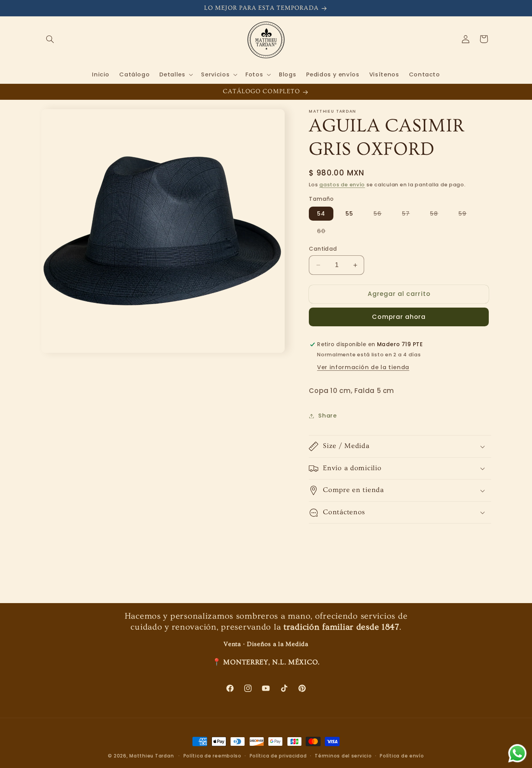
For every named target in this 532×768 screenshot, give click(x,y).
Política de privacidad (278, 756)
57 (410, 215)
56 (381, 215)
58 (438, 215)
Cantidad (323, 249)
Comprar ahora (399, 316)
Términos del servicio (343, 756)
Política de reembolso (212, 756)
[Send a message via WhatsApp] (517, 753)
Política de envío (402, 756)
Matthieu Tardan (151, 756)
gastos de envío (342, 184)
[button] (50, 39)
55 (349, 214)
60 (325, 232)
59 (466, 215)
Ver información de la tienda (363, 367)
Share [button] (327, 415)
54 (321, 214)
